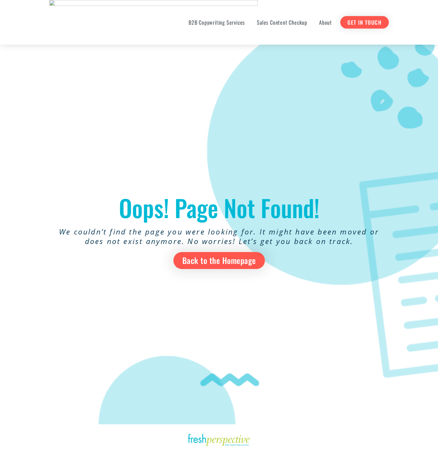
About (325, 22)
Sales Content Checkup (282, 22)
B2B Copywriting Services (217, 22)
